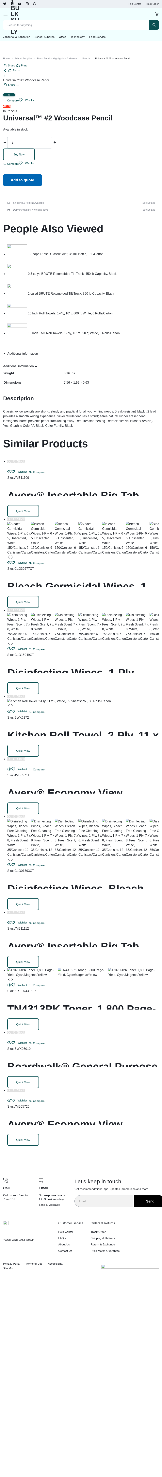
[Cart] (157, 14)
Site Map (8, 1268)
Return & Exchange (103, 1244)
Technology (78, 36)
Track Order (152, 4)
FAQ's (62, 1238)
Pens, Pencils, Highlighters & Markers (57, 58)
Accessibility (55, 1263)
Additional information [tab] (22, 353)
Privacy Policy (11, 1263)
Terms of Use (34, 1263)
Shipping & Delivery (103, 1238)
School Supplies (45, 36)
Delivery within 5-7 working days (30, 210)
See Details (148, 203)
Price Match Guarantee (105, 1250)
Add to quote (22, 180)
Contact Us (65, 1250)
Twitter (4, 4)
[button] (11, 100)
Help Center (134, 4)
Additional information (19, 366)
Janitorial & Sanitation (16, 36)
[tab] (83, 353)
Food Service (97, 36)
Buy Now (18, 154)
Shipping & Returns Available (28, 203)
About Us (64, 1244)
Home (6, 58)
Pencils (86, 58)
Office (62, 36)
